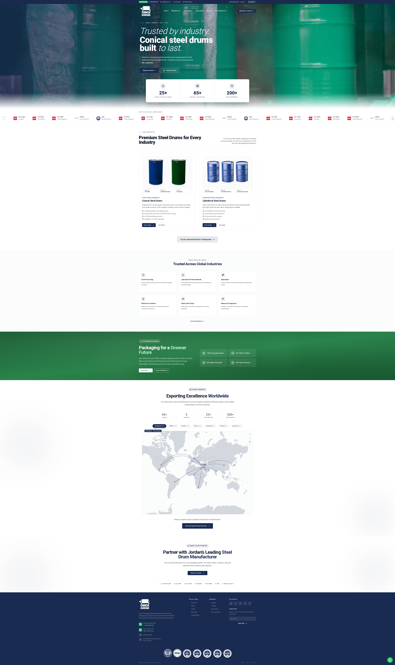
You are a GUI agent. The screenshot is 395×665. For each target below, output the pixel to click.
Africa (197, 426)
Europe (185, 426)
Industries (200, 11)
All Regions (159, 426)
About (166, 11)
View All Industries (196, 321)
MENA (172, 426)
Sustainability (220, 11)
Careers (242, 2)
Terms (248, 662)
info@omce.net (166, 2)
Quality (209, 11)
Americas (236, 426)
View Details (147, 225)
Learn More (144, 370)
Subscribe (241, 623)
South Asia (210, 426)
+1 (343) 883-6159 (149, 2)
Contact (213, 606)
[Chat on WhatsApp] (390, 660)
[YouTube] (245, 603)
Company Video (171, 70)
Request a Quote (245, 11)
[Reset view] (249, 441)
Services (187, 11)
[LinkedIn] (231, 603)
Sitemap (254, 662)
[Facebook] (236, 603)
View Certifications (161, 370)
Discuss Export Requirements (196, 526)
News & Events (235, 2)
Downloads (177, 2)
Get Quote (162, 225)
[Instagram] (240, 603)
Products (175, 11)
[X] (250, 603)
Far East (223, 426)
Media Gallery (188, 2)
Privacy (243, 662)
